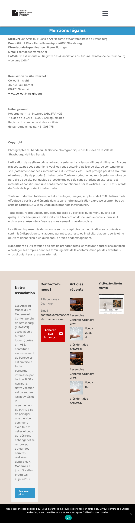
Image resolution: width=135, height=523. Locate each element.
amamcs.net (56, 319)
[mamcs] (111, 295)
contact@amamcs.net (55, 315)
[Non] (130, 513)
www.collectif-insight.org (25, 93)
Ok (68, 517)
